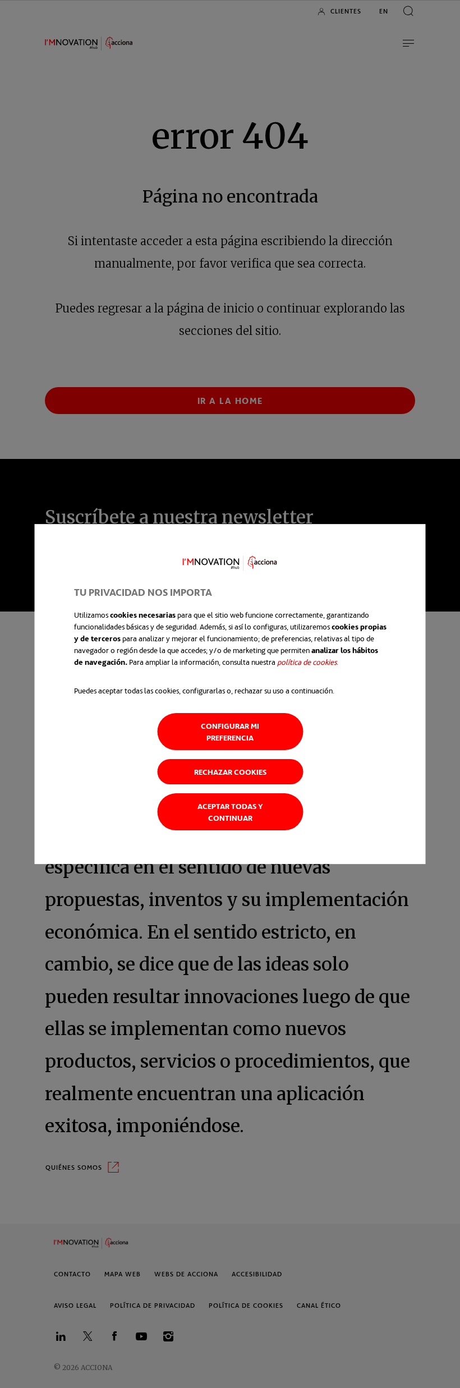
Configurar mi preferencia (230, 731)
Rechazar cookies (230, 771)
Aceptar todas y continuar (230, 811)
